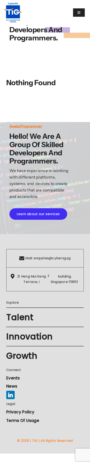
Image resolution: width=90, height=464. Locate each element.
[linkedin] (10, 395)
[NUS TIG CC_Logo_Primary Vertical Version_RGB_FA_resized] (13, 4)
